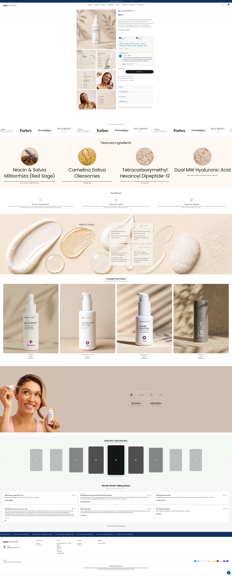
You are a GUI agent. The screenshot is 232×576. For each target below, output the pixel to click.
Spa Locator (132, 5)
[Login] (225, 5)
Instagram (79, 543)
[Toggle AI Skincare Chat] (229, 573)
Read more (7, 517)
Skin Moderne (10, 562)
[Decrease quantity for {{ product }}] (119, 71)
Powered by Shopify (17, 562)
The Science (39, 545)
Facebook (79, 545)
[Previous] (2, 461)
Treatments (124, 5)
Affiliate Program (60, 553)
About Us (38, 543)
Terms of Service (101, 543)
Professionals (140, 5)
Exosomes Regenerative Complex (64, 543)
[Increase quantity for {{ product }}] (123, 71)
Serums (117, 5)
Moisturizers (111, 5)
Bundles (90, 5)
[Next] (230, 461)
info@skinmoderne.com (14, 547)
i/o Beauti (96, 5)
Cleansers (103, 5)
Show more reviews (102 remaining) (116, 526)
